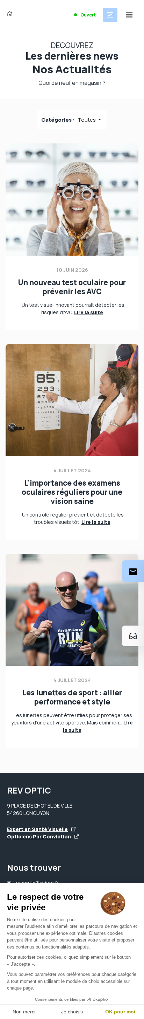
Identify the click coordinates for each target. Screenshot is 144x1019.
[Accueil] (11, 14)
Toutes (87, 119)
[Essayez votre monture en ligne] (133, 636)
